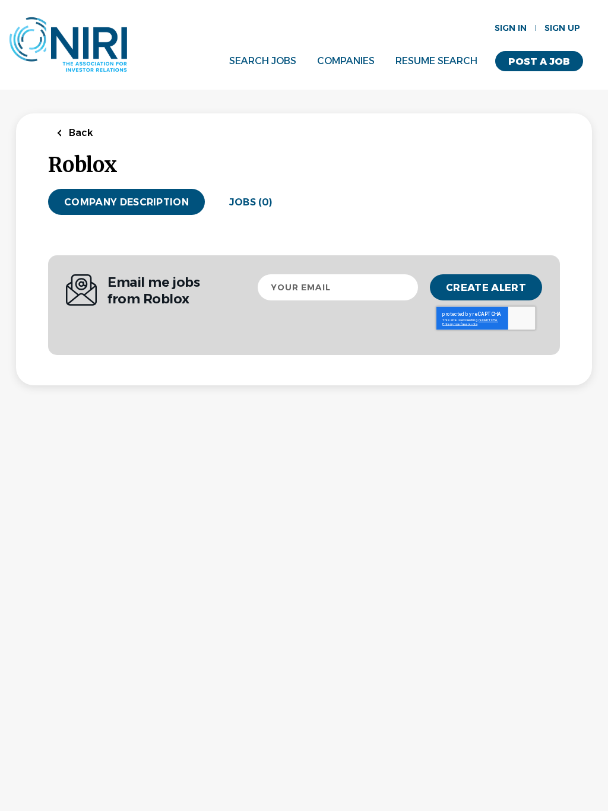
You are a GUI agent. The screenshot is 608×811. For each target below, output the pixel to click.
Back (79, 132)
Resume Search (436, 60)
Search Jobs (262, 60)
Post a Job (539, 61)
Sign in (511, 28)
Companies (346, 60)
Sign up (562, 28)
